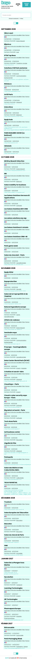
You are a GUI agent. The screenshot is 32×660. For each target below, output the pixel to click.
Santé (18, 315)
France (27, 35)
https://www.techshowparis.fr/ (12, 429)
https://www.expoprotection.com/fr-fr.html (15, 291)
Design (26, 646)
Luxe (17, 52)
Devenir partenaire (18, 4)
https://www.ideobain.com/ (11, 153)
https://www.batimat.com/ (11, 143)
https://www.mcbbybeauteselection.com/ (15, 170)
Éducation (19, 440)
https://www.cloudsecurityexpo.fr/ (13, 407)
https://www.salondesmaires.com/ (13, 479)
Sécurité (18, 289)
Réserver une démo (26, 4)
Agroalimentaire (21, 263)
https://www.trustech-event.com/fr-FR (14, 509)
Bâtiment (19, 115)
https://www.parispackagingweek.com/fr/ (15, 648)
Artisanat (19, 102)
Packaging (19, 646)
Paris (23, 35)
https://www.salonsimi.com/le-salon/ (14, 555)
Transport (19, 585)
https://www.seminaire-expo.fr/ (12, 344)
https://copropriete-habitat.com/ (13, 303)
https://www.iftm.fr (9, 65)
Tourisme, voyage (21, 63)
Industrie (23, 368)
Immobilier (19, 553)
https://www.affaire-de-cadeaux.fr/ (13, 329)
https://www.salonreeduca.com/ (12, 91)
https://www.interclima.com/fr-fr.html (14, 116)
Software (19, 205)
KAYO (7, 658)
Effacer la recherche (13, 18)
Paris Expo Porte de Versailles (13, 35)
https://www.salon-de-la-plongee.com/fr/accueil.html (11, 573)
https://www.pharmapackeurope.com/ (14, 620)
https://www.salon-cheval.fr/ (12, 542)
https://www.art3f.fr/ (10, 104)
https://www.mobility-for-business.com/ (15, 192)
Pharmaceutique (9, 618)
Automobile (19, 635)
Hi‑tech (18, 368)
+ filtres (21, 18)
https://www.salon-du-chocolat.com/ (14, 264)
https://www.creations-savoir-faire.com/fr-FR (16, 381)
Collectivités (20, 478)
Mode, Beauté (20, 41)
